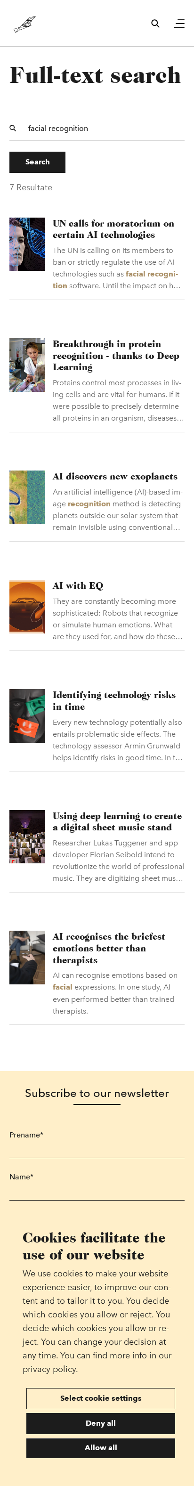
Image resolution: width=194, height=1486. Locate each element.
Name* (21, 1176)
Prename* (26, 1134)
